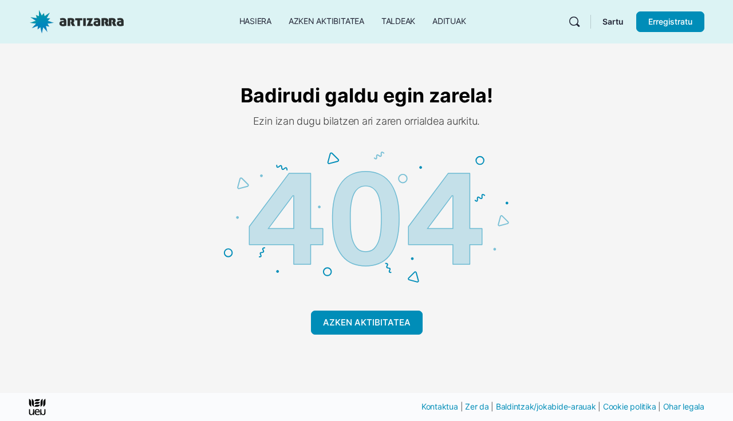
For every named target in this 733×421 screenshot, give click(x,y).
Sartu (613, 21)
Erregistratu (670, 21)
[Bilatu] (574, 22)
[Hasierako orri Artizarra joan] (77, 21)
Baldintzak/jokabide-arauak (546, 406)
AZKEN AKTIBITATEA (367, 322)
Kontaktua (439, 406)
